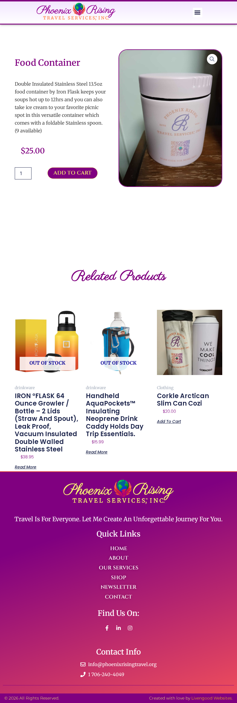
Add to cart (72, 173)
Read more (25, 466)
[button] (197, 12)
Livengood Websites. (212, 698)
